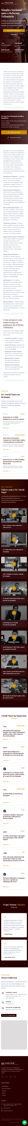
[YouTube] (10, 1076)
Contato (4, 1095)
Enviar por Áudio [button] (15, 132)
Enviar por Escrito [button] (15, 137)
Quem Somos (5, 1086)
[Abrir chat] (24, 1122)
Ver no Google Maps (9, 1015)
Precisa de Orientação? (14, 30)
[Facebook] (2, 1076)
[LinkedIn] (14, 1076)
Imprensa (4, 1090)
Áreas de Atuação (6, 1088)
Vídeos (3, 1093)
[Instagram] (6, 1076)
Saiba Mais (14, 34)
